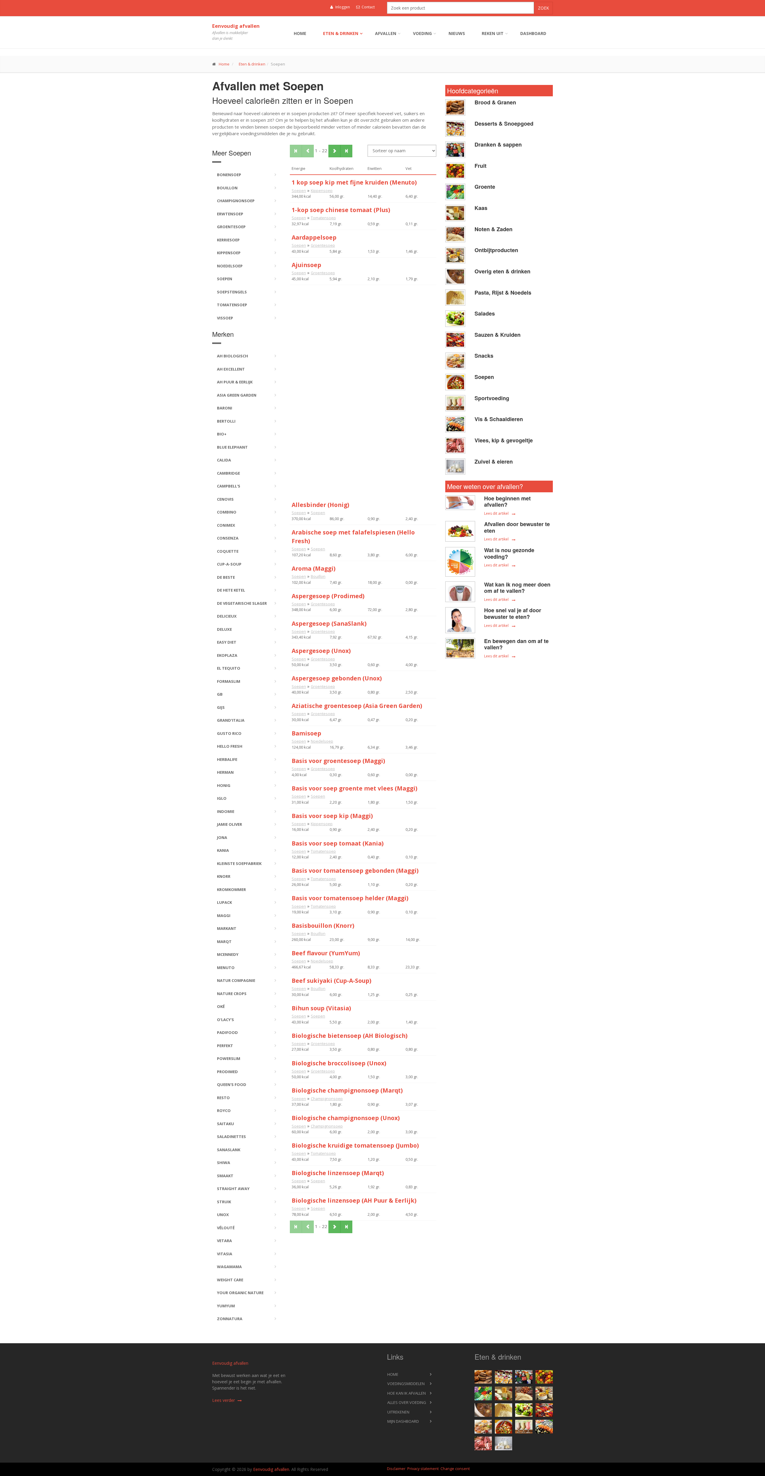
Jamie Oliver (229, 824)
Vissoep (225, 318)
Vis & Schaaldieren (499, 419)
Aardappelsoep (314, 237)
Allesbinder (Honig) (320, 505)
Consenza (227, 538)
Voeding (422, 33)
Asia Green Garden (236, 395)
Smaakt (225, 1175)
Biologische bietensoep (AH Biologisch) (350, 1036)
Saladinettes (231, 1136)
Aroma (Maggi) (314, 568)
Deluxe (224, 629)
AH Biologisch (232, 356)
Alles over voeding (406, 1402)
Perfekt (225, 1045)
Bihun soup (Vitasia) (321, 1008)
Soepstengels (232, 292)
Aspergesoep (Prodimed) (328, 596)
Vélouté (226, 1227)
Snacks (484, 356)
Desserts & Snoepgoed (504, 123)
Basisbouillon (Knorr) (323, 925)
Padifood (227, 1032)
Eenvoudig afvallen (236, 25)
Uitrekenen (398, 1412)
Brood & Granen (495, 102)
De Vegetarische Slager (242, 603)
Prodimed (227, 1071)
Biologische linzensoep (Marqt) (338, 1173)
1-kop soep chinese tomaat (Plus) (341, 210)
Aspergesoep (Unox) (321, 651)
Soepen (224, 278)
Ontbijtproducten (496, 250)
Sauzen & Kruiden (498, 335)
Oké (221, 1006)
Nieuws (457, 33)
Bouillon (227, 188)
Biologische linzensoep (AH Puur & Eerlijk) (354, 1200)
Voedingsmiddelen (406, 1383)
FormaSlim (228, 681)
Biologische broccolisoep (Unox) (339, 1063)
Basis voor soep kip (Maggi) (332, 816)
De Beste (226, 577)
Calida (224, 460)
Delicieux (227, 616)
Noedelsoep (230, 266)
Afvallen (385, 33)
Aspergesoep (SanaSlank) (329, 623)
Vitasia (224, 1253)
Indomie (225, 811)
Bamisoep (306, 733)
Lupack (224, 902)
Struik (224, 1201)
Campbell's (228, 486)
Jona (222, 837)
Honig (223, 785)
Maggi (223, 915)
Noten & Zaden (493, 229)
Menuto (226, 967)
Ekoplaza (227, 655)
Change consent (455, 1468)
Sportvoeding (492, 398)
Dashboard (533, 33)
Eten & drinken (340, 33)
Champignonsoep (236, 200)
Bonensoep (229, 174)
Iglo (222, 798)
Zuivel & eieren (494, 461)
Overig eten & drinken (502, 271)
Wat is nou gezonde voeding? (509, 553)
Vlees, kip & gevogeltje (504, 440)
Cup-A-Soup (229, 564)
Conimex (226, 525)
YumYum (226, 1306)
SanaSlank (228, 1149)
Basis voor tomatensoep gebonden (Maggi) (355, 870)
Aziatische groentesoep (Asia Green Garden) (357, 706)
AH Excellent (231, 369)
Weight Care (230, 1279)
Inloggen (342, 7)
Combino (226, 512)
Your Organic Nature (240, 1292)
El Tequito (228, 668)
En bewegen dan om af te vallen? (516, 644)
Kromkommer (231, 889)
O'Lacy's (225, 1019)
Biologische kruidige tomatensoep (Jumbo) (355, 1145)
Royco (224, 1110)
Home (300, 33)
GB (220, 694)
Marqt (224, 941)
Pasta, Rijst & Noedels (503, 292)
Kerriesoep (228, 240)
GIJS (221, 707)
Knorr (223, 876)
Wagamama (229, 1266)
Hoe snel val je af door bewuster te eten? (512, 613)
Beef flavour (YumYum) (326, 953)
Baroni (224, 408)
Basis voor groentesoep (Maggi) (338, 761)
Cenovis (225, 499)
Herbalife (227, 759)
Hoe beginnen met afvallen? (507, 501)
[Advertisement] (363, 327)
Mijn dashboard (403, 1421)
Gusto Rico (229, 733)
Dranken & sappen (498, 144)
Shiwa (223, 1162)
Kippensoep (229, 252)
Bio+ (222, 434)
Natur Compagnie (236, 980)
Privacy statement (423, 1468)
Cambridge (228, 473)
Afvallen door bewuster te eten (517, 527)
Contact (368, 7)
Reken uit (493, 33)
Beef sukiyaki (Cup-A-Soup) (331, 981)
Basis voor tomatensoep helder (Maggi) (350, 898)
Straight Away (233, 1188)
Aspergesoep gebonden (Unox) (337, 678)
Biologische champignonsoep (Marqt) (347, 1090)
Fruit (480, 166)
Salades (485, 313)
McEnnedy (227, 954)
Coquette (227, 551)
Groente (485, 187)
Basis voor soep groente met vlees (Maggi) (354, 788)
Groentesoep (231, 226)
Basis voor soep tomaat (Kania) (338, 843)
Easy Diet (226, 642)
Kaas (481, 208)
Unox (223, 1214)
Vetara (224, 1240)
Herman (225, 772)
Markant (226, 928)
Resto (223, 1097)
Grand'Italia (230, 720)
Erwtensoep (230, 214)
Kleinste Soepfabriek (239, 863)
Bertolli (226, 421)
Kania (223, 850)
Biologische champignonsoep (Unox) (346, 1118)
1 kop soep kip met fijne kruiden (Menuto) (354, 182)
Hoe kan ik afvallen (406, 1393)
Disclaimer (396, 1468)
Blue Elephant (232, 447)
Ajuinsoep (306, 265)
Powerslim (228, 1058)
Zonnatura (229, 1318)
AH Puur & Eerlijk (235, 382)
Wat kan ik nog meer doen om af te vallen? (517, 588)
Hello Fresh (229, 746)
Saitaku (225, 1123)
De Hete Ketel (231, 590)
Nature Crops (232, 993)
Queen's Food (231, 1084)
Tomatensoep (232, 304)
